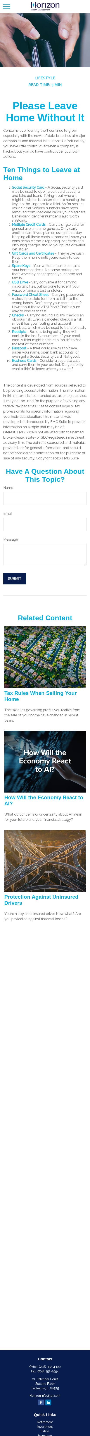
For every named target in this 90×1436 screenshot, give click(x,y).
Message (10, 539)
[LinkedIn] (48, 1402)
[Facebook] (41, 1402)
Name (8, 488)
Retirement (45, 1422)
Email (7, 514)
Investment (45, 1426)
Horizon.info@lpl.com (45, 1395)
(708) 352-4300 (50, 1367)
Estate (45, 1431)
